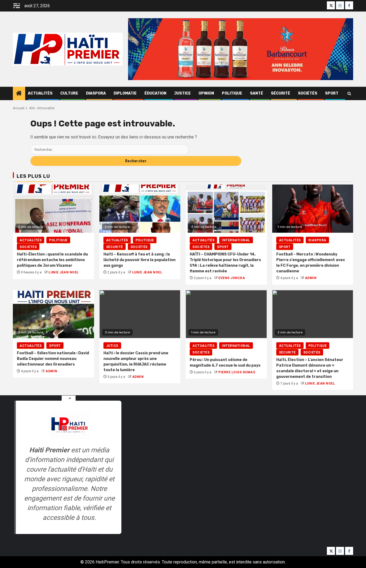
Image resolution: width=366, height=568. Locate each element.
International (236, 240)
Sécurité (280, 93)
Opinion (206, 93)
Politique (232, 93)
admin (311, 278)
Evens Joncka (231, 278)
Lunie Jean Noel (63, 272)
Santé (256, 93)
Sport (331, 93)
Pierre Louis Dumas (236, 372)
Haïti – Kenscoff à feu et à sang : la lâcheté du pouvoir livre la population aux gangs (139, 260)
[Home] (19, 93)
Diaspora (96, 93)
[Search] (349, 93)
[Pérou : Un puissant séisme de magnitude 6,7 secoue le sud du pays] (226, 314)
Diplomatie (125, 93)
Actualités (40, 93)
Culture (69, 93)
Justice (182, 93)
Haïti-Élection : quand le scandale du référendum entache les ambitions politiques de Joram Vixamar (52, 260)
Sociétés (307, 93)
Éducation (155, 93)
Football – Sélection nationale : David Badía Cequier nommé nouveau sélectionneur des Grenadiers (53, 359)
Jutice (112, 346)
